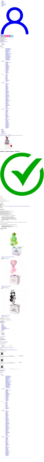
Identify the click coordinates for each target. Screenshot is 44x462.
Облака (6, 379)
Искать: (1, 134)
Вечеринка (7, 67)
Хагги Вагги (7, 95)
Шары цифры (7, 377)
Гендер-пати (7, 68)
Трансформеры (7, 422)
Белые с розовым (8, 124)
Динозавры (7, 419)
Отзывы (3, 325)
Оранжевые (7, 116)
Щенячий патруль (8, 423)
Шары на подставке (8, 49)
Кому (2, 401)
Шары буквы (7, 58)
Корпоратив (7, 70)
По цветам (3, 436)
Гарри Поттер (7, 91)
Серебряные (7, 454)
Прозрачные (7, 453)
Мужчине (7, 406)
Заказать (20, 362)
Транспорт (7, 415)
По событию (3, 388)
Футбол (7, 88)
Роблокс (7, 106)
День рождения (7, 396)
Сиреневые (7, 122)
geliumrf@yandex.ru (2, 40)
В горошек (7, 447)
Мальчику (7, 75)
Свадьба (7, 69)
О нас (2, 5)
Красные (7, 111)
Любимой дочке (8, 407)
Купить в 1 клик (3, 258)
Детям (6, 81)
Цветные (7, 118)
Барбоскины (7, 103)
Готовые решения (8, 48)
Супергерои (7, 428)
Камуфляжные (7, 125)
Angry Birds (7, 417)
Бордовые (7, 442)
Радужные (7, 439)
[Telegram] (4, 41)
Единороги (7, 98)
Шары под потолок (8, 385)
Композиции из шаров (8, 51)
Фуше (6, 113)
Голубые (7, 452)
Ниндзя (7, 433)
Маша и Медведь (8, 420)
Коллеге (7, 78)
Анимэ (6, 90)
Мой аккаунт (3, 334)
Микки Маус (7, 427)
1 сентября (7, 389)
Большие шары (7, 50)
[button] (1, 46)
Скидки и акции (4, 2)
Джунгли (7, 412)
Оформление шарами (8, 54)
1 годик (7, 73)
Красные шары (11, 135)
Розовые (7, 449)
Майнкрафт (7, 86)
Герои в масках (7, 425)
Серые (6, 112)
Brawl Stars (7, 96)
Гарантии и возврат (4, 4)
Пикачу (7, 414)
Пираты (7, 93)
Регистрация (3, 333)
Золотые (7, 120)
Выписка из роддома (8, 62)
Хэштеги (7, 89)
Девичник (7, 71)
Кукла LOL (7, 92)
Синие (6, 117)
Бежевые (7, 109)
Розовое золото (7, 444)
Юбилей (7, 64)
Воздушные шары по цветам (6, 135)
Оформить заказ (7, 347)
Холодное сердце (8, 108)
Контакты (3, 3)
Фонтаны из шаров (8, 382)
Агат (6, 446)
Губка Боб (7, 431)
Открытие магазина (8, 66)
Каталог (3, 47)
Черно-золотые (7, 450)
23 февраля (7, 395)
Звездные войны (8, 104)
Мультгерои (3, 82)
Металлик (7, 123)
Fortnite (6, 430)
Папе (6, 403)
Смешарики (7, 87)
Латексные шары (8, 57)
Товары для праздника (8, 384)
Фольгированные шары (8, 376)
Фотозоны (7, 381)
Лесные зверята (7, 105)
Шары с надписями (8, 56)
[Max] (7, 41)
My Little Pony (7, 411)
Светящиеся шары (8, 387)
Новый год (7, 63)
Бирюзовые (7, 110)
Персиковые (7, 121)
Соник (6, 94)
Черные (7, 455)
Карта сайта (3, 329)
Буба (6, 84)
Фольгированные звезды (9, 53)
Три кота (7, 101)
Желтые (7, 438)
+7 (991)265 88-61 (2, 321)
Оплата (2, 1)
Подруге (7, 77)
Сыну (6, 79)
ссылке (6, 223)
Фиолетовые (7, 127)
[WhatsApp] (1, 41)
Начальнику (7, 408)
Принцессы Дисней (8, 100)
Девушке (7, 76)
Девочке (7, 74)
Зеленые (7, 115)
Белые (6, 114)
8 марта (7, 398)
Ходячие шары (7, 52)
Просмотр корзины (2, 347)
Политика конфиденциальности (5, 328)
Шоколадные (7, 441)
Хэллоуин (7, 400)
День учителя (7, 72)
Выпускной (7, 65)
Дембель (7, 390)
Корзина (3, 346)
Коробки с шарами (8, 59)
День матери (7, 393)
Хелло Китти (7, 102)
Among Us (7, 83)
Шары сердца (7, 55)
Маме (6, 404)
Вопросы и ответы (4, 327)
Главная (1, 135)
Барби (6, 97)
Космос (6, 85)
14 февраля (7, 392)
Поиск (9, 134)
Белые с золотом (8, 119)
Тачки (6, 434)
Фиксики (7, 435)
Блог (2, 6)
